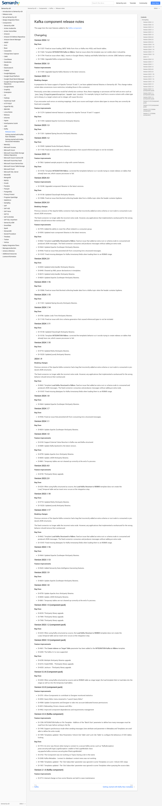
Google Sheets (9, 87)
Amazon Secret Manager (12, 39)
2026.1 (156, 8)
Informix (7, 118)
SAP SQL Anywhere (10, 220)
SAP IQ (6, 214)
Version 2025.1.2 (148, 32)
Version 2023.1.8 (148, 86)
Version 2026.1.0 (148, 25)
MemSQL (7, 144)
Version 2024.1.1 (148, 64)
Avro (5, 45)
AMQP (6, 42)
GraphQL (7, 89)
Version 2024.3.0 (148, 39)
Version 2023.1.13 (148, 81)
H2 (5, 95)
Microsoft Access (10, 147)
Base (5, 48)
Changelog (145, 20)
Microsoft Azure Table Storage (14, 166)
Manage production (9, 248)
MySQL (6, 180)
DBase (6, 65)
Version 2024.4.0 (148, 37)
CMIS (6, 56)
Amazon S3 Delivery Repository (14, 37)
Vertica (6, 242)
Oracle (6, 183)
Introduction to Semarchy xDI (13, 11)
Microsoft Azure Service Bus (13, 163)
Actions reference (9, 251)
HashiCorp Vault (9, 101)
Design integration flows (11, 20)
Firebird (6, 70)
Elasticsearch (8, 68)
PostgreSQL (8, 192)
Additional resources (10, 254)
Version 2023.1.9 (148, 84)
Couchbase (8, 59)
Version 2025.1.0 (148, 34)
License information (9, 256)
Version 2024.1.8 (148, 59)
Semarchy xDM (9, 25)
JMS (5, 126)
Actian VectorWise (10, 31)
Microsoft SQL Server (11, 172)
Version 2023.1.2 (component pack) (148, 93)
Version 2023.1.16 (148, 79)
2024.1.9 (146, 57)
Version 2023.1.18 (148, 74)
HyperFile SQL (9, 106)
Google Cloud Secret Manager (14, 79)
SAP (5, 206)
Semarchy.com (121, 3)
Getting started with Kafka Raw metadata (118, 787)
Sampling (7, 203)
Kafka (6, 129)
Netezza (7, 115)
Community (143, 3)
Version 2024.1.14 (148, 49)
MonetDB (7, 175)
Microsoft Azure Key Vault (13, 160)
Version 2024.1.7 (148, 62)
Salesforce (7, 200)
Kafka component (75, 28)
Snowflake (7, 225)
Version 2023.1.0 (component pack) (148, 98)
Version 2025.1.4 (148, 27)
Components (7, 23)
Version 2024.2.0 (148, 42)
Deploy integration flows (11, 245)
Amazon (7, 34)
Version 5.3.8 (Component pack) (151, 102)
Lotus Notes (8, 112)
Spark (6, 228)
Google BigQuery (9, 73)
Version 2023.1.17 (148, 76)
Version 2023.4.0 (148, 69)
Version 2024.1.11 (148, 52)
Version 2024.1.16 (148, 44)
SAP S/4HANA (9, 217)
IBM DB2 (7, 109)
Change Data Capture (11, 54)
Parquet (6, 189)
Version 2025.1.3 (148, 30)
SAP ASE (7, 208)
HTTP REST (8, 103)
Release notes (7, 14)
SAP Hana (7, 211)
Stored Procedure (10, 234)
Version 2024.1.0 (148, 67)
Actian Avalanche (10, 28)
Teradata (7, 237)
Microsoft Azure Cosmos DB (13, 158)
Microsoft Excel (9, 169)
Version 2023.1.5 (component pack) (148, 89)
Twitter (6, 239)
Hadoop (6, 98)
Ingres (6, 120)
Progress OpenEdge (11, 197)
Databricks (7, 62)
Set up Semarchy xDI (10, 17)
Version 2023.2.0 (148, 72)
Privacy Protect (9, 194)
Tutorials (133, 3)
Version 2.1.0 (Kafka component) (149, 114)
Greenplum (7, 92)
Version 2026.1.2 (148, 22)
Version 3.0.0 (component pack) (151, 106)
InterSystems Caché (11, 123)
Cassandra (7, 51)
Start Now (155, 3)
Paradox (7, 186)
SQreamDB (7, 231)
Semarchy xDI (6, 8)
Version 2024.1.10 (148, 54)
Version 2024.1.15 (148, 47)
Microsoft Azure (9, 150)
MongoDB (7, 177)
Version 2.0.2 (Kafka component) (149, 110)
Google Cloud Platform (12, 76)
